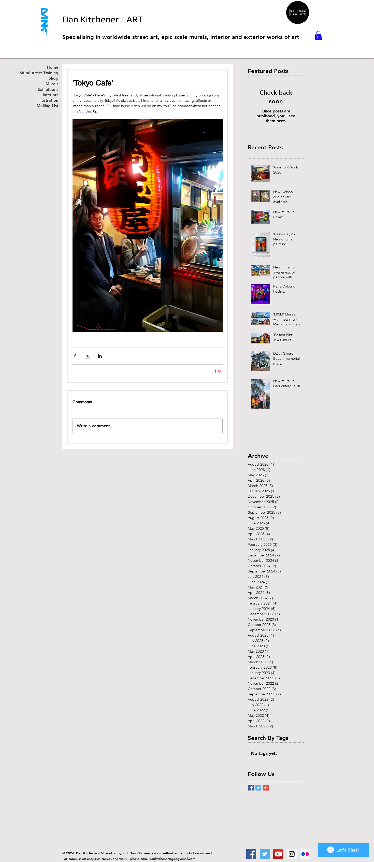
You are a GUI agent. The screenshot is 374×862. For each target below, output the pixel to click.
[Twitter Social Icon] (265, 854)
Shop (53, 78)
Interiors (50, 95)
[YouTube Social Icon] (278, 854)
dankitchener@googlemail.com (172, 859)
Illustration (48, 100)
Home (52, 67)
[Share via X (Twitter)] (87, 356)
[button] (318, 35)
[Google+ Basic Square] (266, 788)
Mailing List (47, 106)
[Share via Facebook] (75, 356)
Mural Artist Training (44, 73)
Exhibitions (47, 90)
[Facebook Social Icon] (251, 854)
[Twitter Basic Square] (258, 788)
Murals (52, 84)
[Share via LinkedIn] (99, 356)
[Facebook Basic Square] (251, 788)
